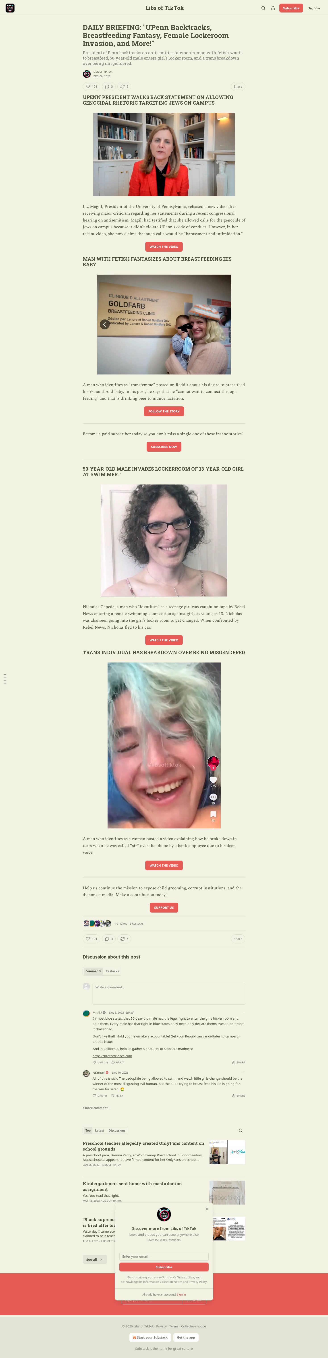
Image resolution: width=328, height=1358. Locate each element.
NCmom (99, 1072)
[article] (164, 1157)
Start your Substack (152, 1337)
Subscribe (291, 8)
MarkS (97, 1012)
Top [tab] (88, 1130)
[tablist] (102, 971)
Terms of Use (185, 1277)
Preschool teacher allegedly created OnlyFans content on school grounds (143, 1146)
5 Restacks (136, 923)
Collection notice (193, 1326)
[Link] (76, 100)
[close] (206, 1209)
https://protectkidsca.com (112, 1056)
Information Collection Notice (162, 1282)
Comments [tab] (93, 971)
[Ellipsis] (243, 1012)
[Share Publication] (273, 8)
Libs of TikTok (102, 71)
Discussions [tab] (117, 1130)
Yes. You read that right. (101, 1195)
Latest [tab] (99, 1130)
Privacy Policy (198, 1282)
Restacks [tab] (112, 971)
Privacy (161, 1326)
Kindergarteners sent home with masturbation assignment (132, 1186)
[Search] (263, 8)
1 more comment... (96, 1108)
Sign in (314, 8)
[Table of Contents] (5, 679)
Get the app (186, 1337)
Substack (142, 1348)
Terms (174, 1326)
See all (91, 1259)
